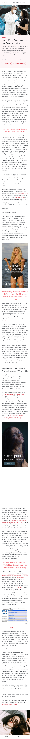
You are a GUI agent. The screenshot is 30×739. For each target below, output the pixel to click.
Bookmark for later (20, 63)
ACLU (5, 320)
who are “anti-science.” (21, 193)
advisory (4, 207)
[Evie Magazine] (4, 2)
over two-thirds (19, 197)
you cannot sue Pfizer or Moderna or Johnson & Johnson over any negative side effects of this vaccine (13, 417)
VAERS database (18, 587)
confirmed (11, 574)
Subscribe (22, 737)
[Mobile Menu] (27, 2)
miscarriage (20, 577)
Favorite (7, 63)
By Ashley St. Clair (6, 59)
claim (4, 547)
